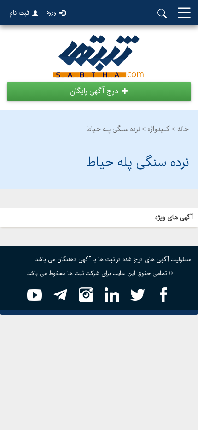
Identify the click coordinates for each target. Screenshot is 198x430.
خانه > (180, 129)
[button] (99, 91)
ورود (51, 12)
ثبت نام (19, 13)
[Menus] (184, 13)
